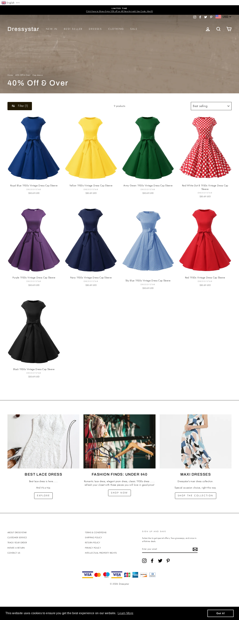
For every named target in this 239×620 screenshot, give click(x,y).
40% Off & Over (22, 75)
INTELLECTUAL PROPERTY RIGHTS (101, 552)
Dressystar (23, 29)
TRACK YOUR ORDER (17, 542)
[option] (119, 10)
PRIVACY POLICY (93, 547)
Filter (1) (22, 106)
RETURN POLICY (92, 542)
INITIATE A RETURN (16, 547)
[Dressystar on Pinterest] (168, 560)
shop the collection (195, 495)
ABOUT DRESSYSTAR (17, 532)
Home (10, 75)
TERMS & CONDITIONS (95, 532)
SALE (133, 29)
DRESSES (95, 29)
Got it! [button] (220, 613)
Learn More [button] (125, 613)
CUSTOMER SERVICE (17, 537)
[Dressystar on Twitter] (160, 560)
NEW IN (52, 29)
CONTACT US (13, 552)
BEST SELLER (73, 29)
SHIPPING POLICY (93, 537)
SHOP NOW (119, 492)
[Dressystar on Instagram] (144, 560)
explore (43, 495)
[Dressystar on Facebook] (152, 560)
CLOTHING (116, 29)
